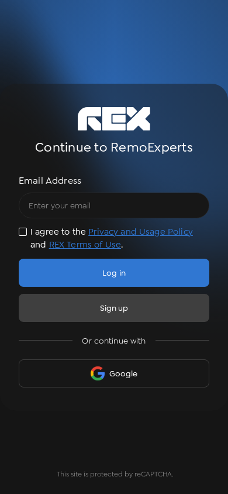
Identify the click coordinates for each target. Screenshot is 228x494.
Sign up (114, 308)
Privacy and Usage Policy (140, 232)
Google (123, 373)
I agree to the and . (111, 238)
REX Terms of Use (85, 245)
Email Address (50, 180)
